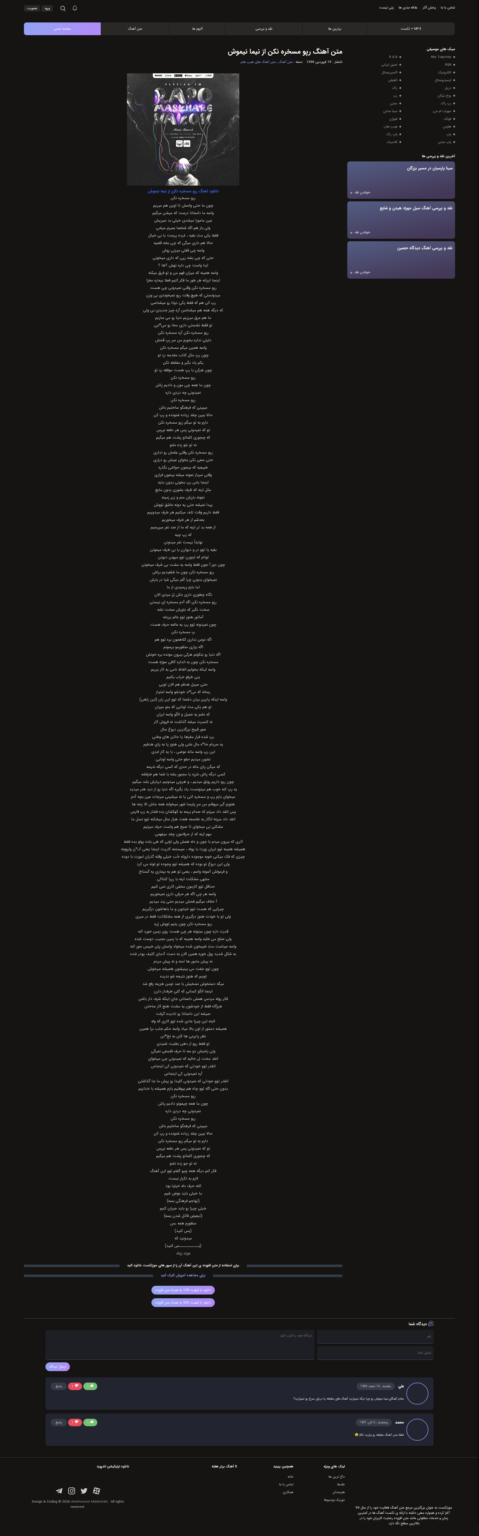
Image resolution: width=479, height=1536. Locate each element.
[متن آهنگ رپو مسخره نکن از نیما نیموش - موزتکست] (244, 17)
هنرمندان (339, 1492)
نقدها (341, 1484)
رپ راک (446, 103)
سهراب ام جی (442, 111)
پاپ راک (391, 134)
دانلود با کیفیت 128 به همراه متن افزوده (183, 1290)
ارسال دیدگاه (57, 1366)
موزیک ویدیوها (334, 1500)
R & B (393, 57)
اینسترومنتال (443, 80)
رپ (395, 95)
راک (394, 88)
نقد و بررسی (263, 28)
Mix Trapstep (441, 57)
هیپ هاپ (390, 126)
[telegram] (59, 1493)
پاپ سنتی (444, 142)
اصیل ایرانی (389, 64)
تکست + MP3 (411, 28)
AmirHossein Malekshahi (89, 1501)
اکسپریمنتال (389, 72)
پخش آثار (429, 7)
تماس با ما (448, 7)
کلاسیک (392, 142)
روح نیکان (444, 95)
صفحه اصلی (62, 28)
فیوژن (393, 118)
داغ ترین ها (337, 1476)
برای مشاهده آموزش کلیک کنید (183, 1275)
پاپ (448, 134)
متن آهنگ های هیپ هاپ (258, 62)
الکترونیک (444, 72)
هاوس (447, 126)
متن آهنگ (135, 28)
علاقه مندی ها (408, 7)
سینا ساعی (390, 111)
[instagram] (71, 1493)
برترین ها (334, 28)
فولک (447, 118)
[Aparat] (96, 1493)
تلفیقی (392, 80)
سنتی (393, 103)
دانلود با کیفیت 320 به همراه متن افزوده (183, 1302)
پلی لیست (386, 7)
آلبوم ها (197, 28)
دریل (448, 88)
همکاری (288, 1492)
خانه (290, 1476)
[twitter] (84, 1493)
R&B (448, 64)
